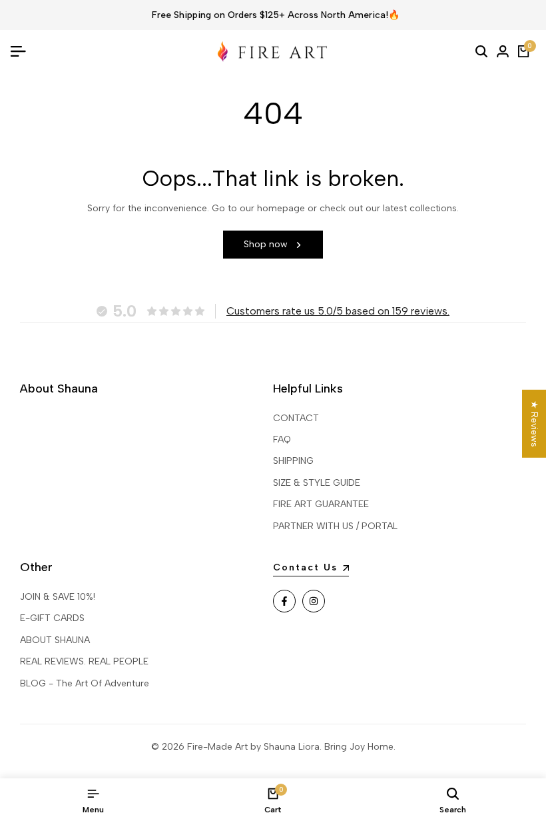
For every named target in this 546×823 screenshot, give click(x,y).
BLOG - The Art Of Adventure (84, 683)
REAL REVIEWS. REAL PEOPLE (84, 661)
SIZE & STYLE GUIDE (316, 482)
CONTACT (296, 418)
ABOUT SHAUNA (55, 640)
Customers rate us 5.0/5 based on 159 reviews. (337, 311)
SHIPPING (293, 460)
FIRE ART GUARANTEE (321, 504)
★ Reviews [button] (534, 423)
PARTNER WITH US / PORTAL (335, 526)
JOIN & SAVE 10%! (57, 596)
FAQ (282, 439)
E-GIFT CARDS (52, 618)
